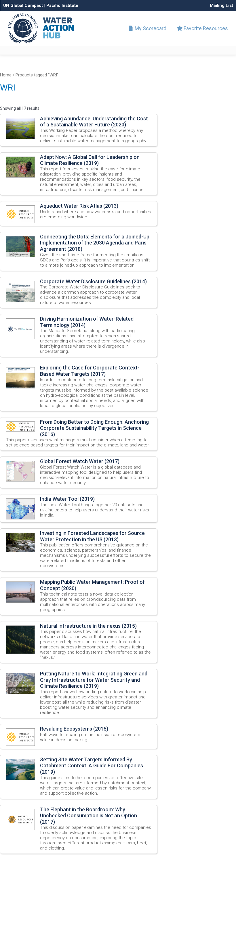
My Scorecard (150, 28)
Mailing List (221, 5)
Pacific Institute (62, 5)
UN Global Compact (23, 5)
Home (6, 75)
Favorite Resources (205, 28)
